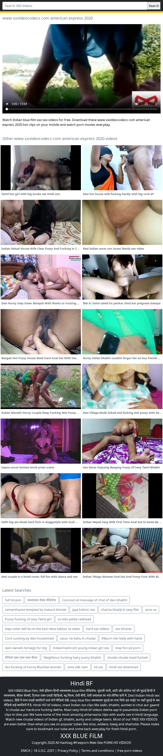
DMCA (25, 750)
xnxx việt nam (77, 667)
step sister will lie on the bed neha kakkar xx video (42, 629)
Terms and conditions (97, 750)
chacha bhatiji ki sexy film (120, 609)
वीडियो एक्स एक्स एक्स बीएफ (21, 657)
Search (154, 6)
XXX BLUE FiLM (81, 736)
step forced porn (128, 648)
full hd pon (13, 600)
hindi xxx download (123, 667)
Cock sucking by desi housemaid (29, 638)
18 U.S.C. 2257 (44, 750)
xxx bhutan (123, 629)
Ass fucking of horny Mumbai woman (33, 667)
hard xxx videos (97, 629)
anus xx (150, 609)
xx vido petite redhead (74, 619)
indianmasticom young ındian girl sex (81, 648)
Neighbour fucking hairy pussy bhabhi (72, 657)
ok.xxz (98, 667)
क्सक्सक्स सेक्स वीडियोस (41, 600)
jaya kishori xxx (83, 609)
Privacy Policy (68, 750)
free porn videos (129, 750)
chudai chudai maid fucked (127, 657)
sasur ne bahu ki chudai (78, 638)
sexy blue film (80, 700)
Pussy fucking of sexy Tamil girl (28, 619)
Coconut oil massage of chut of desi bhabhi (94, 600)
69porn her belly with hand (122, 638)
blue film (78, 690)
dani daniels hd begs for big (26, 648)
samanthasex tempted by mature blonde (35, 609)
